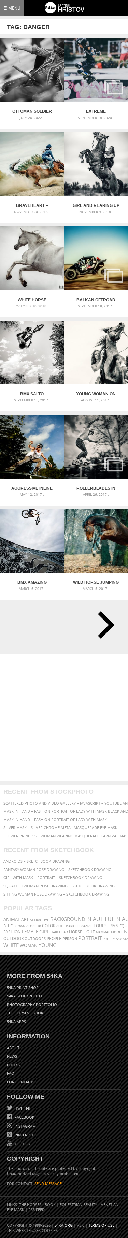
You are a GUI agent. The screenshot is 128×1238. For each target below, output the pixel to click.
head (63, 932)
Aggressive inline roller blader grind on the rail (32, 488)
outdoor (13, 938)
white (11, 945)
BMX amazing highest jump (32, 582)
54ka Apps (16, 1021)
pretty (109, 938)
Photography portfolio (32, 1004)
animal (11, 919)
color (48, 925)
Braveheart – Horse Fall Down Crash (32, 205)
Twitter (22, 1108)
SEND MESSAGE (48, 1183)
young (48, 945)
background (67, 919)
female (30, 932)
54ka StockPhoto (24, 995)
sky (119, 939)
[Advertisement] (64, 717)
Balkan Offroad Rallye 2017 (95, 299)
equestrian (106, 925)
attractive (39, 919)
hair (54, 932)
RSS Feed (36, 1209)
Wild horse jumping (96, 582)
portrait (90, 938)
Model (117, 932)
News (12, 1056)
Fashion (12, 931)
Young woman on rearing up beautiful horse (96, 394)
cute (60, 926)
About (13, 1047)
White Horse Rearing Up (32, 299)
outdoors (35, 938)
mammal (103, 932)
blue (8, 925)
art (25, 919)
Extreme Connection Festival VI (96, 111)
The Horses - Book (25, 1012)
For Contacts (20, 1081)
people (54, 939)
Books (13, 1064)
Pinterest (23, 1134)
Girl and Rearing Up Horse (96, 205)
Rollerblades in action (95, 488)
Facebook (24, 1117)
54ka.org (64, 1225)
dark (70, 926)
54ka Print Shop (23, 987)
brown (19, 926)
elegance (84, 926)
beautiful (100, 919)
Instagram (25, 1126)
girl (44, 932)
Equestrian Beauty (78, 1204)
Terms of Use (101, 1225)
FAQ (10, 1073)
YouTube (23, 1143)
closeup (33, 925)
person (69, 938)
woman (29, 945)
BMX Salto (32, 394)
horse (75, 932)
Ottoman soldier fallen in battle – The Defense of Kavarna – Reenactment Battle (32, 111)
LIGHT (89, 931)
